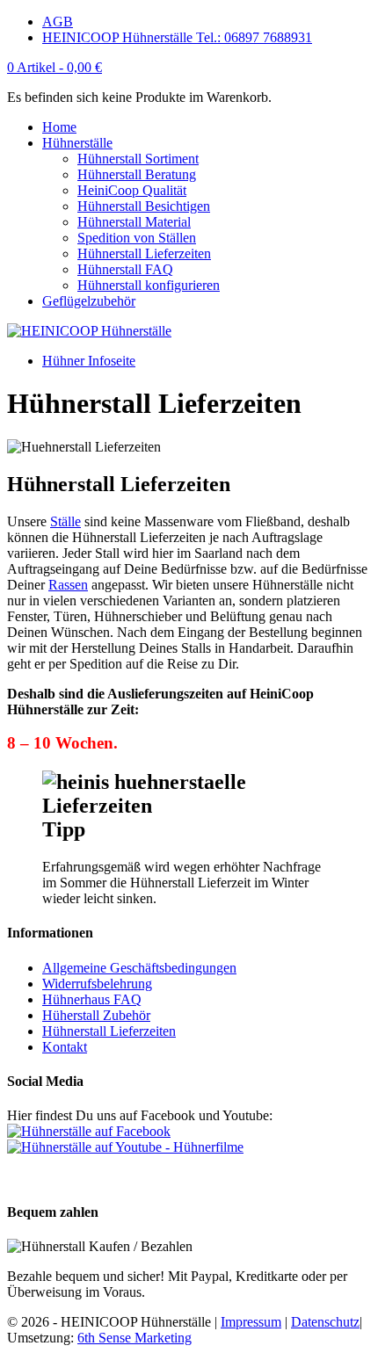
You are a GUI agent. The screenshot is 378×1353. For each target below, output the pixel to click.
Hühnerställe (77, 142)
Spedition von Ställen (136, 237)
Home (59, 126)
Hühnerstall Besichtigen (143, 206)
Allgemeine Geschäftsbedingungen (139, 967)
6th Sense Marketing (134, 1337)
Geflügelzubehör (88, 300)
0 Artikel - (54, 67)
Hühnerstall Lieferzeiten (144, 253)
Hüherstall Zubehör (96, 1015)
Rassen (68, 584)
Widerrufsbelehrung (97, 983)
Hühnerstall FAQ (125, 269)
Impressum (251, 1321)
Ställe (65, 521)
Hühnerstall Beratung (136, 174)
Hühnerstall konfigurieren (148, 285)
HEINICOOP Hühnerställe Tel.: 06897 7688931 (177, 37)
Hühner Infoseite (88, 360)
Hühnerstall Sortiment (138, 158)
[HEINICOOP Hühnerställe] (89, 330)
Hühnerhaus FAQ (92, 999)
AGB (57, 21)
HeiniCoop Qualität (131, 190)
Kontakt (64, 1046)
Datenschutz (325, 1321)
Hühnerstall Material (134, 221)
